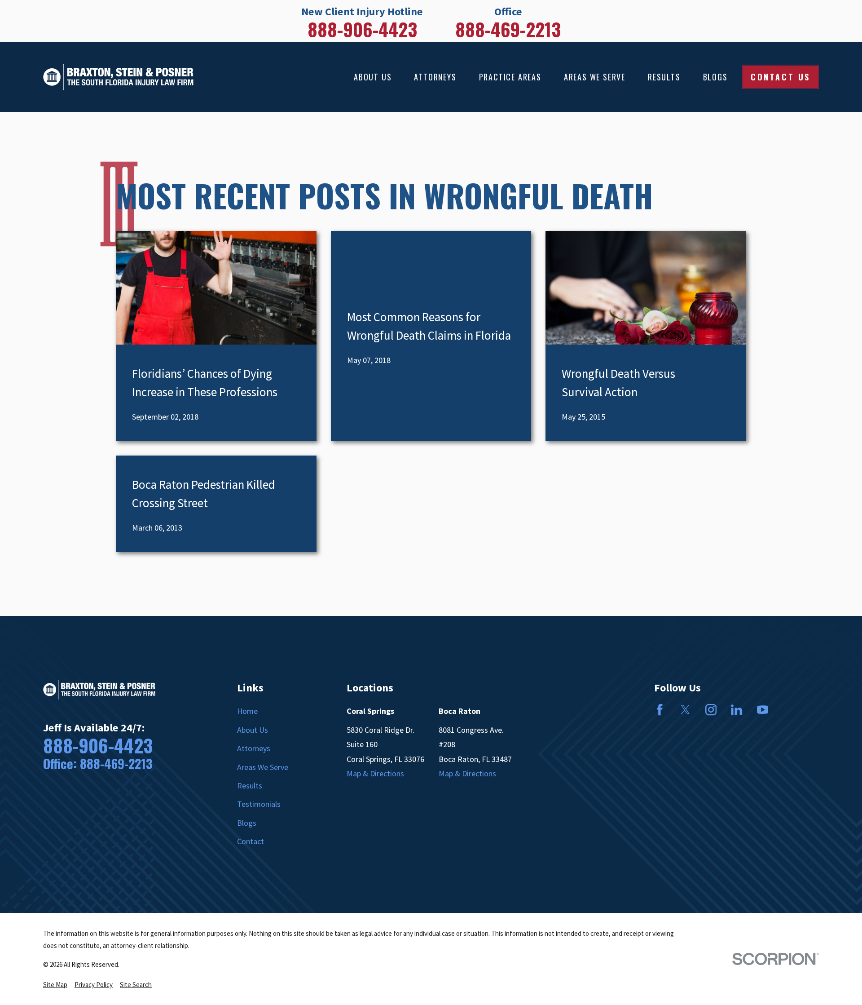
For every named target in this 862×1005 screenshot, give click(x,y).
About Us (252, 730)
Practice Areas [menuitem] (510, 77)
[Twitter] (685, 709)
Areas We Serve (262, 767)
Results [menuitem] (664, 77)
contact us (780, 77)
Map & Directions (375, 773)
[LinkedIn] (736, 709)
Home (247, 711)
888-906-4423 (362, 29)
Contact (250, 841)
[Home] (118, 77)
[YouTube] (762, 709)
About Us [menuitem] (372, 77)
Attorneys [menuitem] (435, 77)
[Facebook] (659, 709)
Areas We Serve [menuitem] (594, 77)
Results (249, 785)
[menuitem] (55, 984)
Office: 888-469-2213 (97, 763)
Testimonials (259, 804)
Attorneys (253, 748)
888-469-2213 (508, 29)
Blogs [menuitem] (715, 77)
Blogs (246, 823)
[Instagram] (711, 709)
